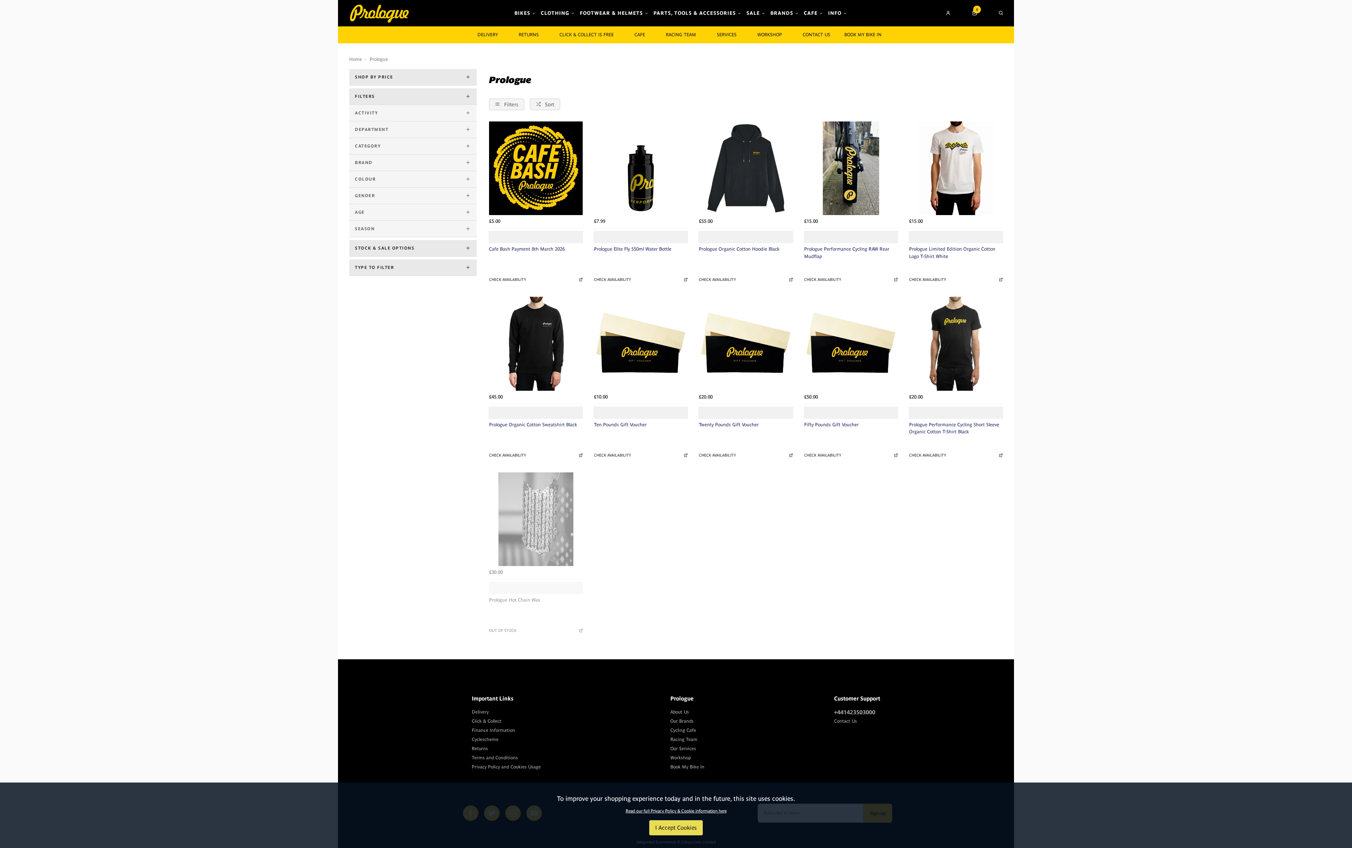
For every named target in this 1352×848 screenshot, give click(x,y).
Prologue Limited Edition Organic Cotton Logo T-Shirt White (952, 252)
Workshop (769, 34)
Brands (781, 13)
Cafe (811, 13)
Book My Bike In (863, 34)
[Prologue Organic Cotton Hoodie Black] (746, 168)
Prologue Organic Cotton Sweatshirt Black (533, 424)
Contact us (816, 34)
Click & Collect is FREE (586, 34)
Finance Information (493, 730)
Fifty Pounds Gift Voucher (831, 424)
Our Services (683, 748)
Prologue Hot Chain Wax (514, 600)
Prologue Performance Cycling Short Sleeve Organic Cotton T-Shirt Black (954, 428)
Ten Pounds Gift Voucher (620, 424)
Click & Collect (486, 721)
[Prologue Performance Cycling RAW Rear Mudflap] (851, 168)
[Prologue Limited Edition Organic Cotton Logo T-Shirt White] (956, 168)
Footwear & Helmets (611, 13)
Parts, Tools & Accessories (694, 13)
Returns (480, 748)
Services (727, 34)
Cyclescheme (485, 739)
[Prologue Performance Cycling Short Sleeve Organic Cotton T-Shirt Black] (956, 343)
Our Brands (682, 721)
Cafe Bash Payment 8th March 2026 (527, 249)
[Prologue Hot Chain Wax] (536, 519)
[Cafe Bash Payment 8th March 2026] (536, 168)
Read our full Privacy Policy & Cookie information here (676, 811)
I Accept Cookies (676, 827)
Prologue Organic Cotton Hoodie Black (739, 249)
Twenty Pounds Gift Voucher (729, 424)
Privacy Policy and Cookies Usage (506, 767)
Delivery (480, 712)
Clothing (555, 13)
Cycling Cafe (683, 730)
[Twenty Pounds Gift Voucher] (746, 343)
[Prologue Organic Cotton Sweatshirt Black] (536, 343)
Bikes (522, 13)
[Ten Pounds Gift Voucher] (641, 343)
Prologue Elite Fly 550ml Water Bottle (632, 249)
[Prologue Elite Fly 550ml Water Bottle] (641, 168)
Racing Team (681, 34)
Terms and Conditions (495, 757)
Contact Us (845, 721)
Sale (753, 13)
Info (834, 13)
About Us (679, 712)
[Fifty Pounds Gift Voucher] (851, 343)
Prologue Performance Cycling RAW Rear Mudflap (846, 252)
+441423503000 (854, 712)
